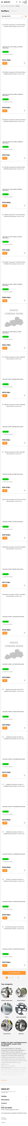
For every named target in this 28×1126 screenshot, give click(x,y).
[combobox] (12, 16)
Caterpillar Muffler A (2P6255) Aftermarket (13, 664)
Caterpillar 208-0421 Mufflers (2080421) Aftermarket (12, 142)
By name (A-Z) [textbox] (6, 16)
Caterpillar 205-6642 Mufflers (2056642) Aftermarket (12, 95)
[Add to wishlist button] (25, 63)
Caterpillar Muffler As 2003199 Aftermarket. (13, 949)
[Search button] (17, 2)
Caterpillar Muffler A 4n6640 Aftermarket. (13, 711)
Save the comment (8, 54)
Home (2, 6)
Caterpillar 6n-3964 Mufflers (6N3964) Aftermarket (12, 190)
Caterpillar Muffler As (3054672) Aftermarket (13, 901)
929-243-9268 (6, 1108)
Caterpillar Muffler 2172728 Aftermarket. (12, 521)
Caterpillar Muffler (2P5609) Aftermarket (12, 379)
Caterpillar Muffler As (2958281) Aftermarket (13, 854)
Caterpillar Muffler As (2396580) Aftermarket (13, 806)
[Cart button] (20, 2)
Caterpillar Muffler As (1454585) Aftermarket (13, 759)
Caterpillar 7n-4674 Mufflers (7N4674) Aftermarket (12, 237)
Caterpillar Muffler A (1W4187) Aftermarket (13, 616)
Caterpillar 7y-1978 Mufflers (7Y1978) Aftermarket (11, 332)
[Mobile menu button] (2, 2)
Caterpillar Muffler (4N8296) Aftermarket (12, 426)
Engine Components (9, 6)
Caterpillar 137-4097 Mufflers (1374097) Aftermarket (12, 47)
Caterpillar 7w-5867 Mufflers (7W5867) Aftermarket (12, 285)
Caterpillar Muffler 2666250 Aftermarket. (12, 569)
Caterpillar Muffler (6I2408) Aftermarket (12, 474)
